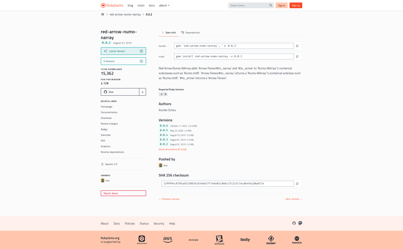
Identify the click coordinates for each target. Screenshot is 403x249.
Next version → (294, 199)
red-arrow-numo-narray (125, 14)
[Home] (102, 14)
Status (144, 223)
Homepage (106, 106)
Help (172, 223)
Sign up (296, 5)
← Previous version (169, 199)
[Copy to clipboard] (297, 46)
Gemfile (162, 46)
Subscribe (106, 135)
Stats (141, 5)
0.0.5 (164, 130)
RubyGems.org (110, 238)
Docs (152, 5)
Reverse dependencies (112, 152)
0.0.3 (164, 139)
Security (159, 223)
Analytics (106, 146)
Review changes (109, 123)
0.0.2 (164, 144)
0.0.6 (164, 125)
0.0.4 (164, 135)
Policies (130, 223)
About (105, 223)
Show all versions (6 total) (172, 149)
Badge (104, 129)
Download (106, 118)
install (161, 56)
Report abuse (111, 193)
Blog (130, 5)
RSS (103, 140)
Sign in (281, 5)
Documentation (109, 112)
